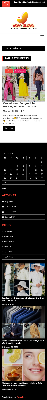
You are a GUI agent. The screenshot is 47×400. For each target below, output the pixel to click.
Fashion (8, 71)
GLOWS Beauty (9, 231)
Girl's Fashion (20, 71)
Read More (9, 128)
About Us (7, 247)
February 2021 (10, 212)
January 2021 (10, 217)
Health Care (8, 257)
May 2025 (9, 202)
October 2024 (10, 207)
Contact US (8, 252)
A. (23, 111)
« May (4, 188)
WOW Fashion (9, 242)
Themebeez (22, 397)
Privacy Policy (9, 236)
